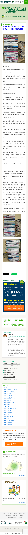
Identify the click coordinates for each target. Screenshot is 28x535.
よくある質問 (15, 515)
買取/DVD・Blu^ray (9, 416)
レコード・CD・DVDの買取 (9, 377)
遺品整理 (6, 418)
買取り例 (15, 513)
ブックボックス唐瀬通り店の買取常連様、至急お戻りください (14, 324)
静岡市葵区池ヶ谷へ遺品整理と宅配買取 (13, 320)
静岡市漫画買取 (8, 424)
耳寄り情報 (7, 414)
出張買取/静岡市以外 (9, 402)
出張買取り (10, 513)
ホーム (4, 513)
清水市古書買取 (8, 412)
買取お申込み (8, 515)
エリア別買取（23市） (12, 517)
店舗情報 (21, 515)
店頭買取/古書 (7, 410)
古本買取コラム (22, 513)
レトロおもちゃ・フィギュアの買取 (11, 372)
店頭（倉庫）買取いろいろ (10, 408)
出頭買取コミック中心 (9, 404)
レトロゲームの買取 (8, 374)
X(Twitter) (20, 517)
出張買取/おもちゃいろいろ (10, 390)
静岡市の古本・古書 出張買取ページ (12, 363)
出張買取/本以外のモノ (9, 398)
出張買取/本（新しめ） (9, 396)
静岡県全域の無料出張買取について (12, 368)
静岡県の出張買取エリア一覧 (10, 379)
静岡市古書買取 (8, 422)
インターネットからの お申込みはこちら (11, 443)
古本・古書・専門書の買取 (10, 370)
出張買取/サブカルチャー (10, 392)
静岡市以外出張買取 (9, 420)
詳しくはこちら (22, 475)
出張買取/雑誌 (7, 400)
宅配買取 (6, 406)
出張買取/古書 (7, 394)
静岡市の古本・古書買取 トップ (11, 366)
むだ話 (5, 388)
